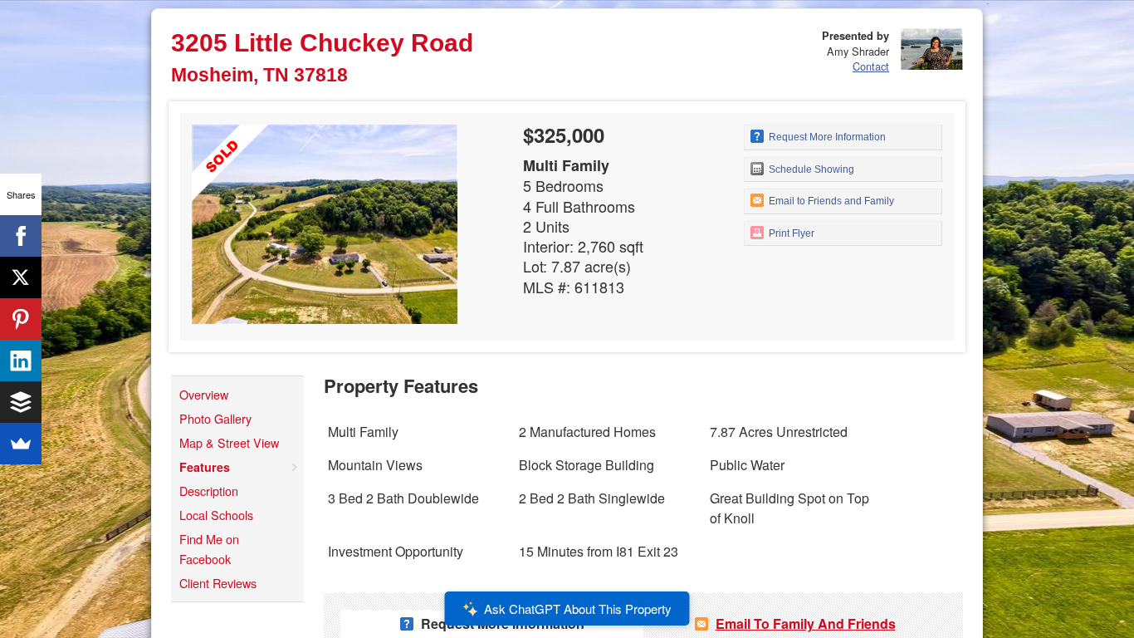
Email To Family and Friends (806, 623)
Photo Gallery (215, 418)
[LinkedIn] (21, 360)
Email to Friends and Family (830, 201)
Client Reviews (218, 582)
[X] (21, 277)
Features (204, 467)
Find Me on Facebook (209, 548)
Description (208, 490)
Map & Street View (229, 442)
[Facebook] (21, 236)
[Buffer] (21, 402)
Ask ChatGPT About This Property (578, 608)
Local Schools (216, 514)
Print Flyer (790, 233)
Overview (203, 394)
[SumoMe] (21, 443)
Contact (871, 66)
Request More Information (826, 137)
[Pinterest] (21, 319)
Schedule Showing (810, 169)
